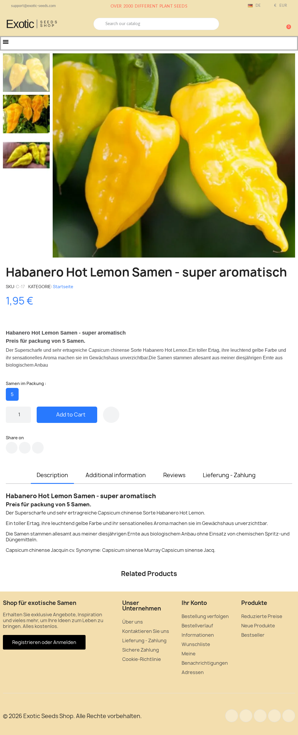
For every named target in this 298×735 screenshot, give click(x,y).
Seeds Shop (49, 24)
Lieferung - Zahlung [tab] (229, 475)
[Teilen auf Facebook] (11, 448)
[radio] (12, 394)
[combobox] (156, 24)
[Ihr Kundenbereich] (266, 24)
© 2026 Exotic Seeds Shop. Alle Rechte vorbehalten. (72, 716)
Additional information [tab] (116, 475)
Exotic (20, 24)
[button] (286, 24)
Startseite (63, 286)
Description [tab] (52, 475)
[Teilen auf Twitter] (25, 448)
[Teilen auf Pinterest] (38, 448)
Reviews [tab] (174, 475)
